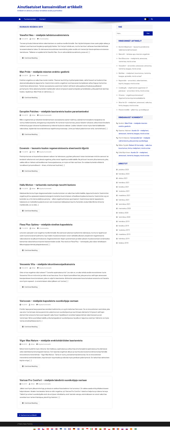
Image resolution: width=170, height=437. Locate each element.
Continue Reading (31, 58)
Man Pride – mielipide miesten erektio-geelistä (44, 71)
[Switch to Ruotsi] (135, 428)
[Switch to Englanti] (56, 428)
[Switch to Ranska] (69, 428)
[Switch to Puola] (109, 428)
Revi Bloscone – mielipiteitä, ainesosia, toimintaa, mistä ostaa (133, 60)
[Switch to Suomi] (65, 428)
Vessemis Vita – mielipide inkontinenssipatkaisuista (47, 264)
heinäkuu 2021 (124, 183)
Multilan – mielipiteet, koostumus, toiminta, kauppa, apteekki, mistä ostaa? (135, 74)
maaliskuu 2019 (124, 234)
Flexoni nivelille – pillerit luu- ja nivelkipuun (134, 110)
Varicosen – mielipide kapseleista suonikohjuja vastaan (49, 301)
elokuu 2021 (123, 178)
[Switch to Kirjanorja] (105, 428)
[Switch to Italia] (91, 428)
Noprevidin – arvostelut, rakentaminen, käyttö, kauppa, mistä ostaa (133, 82)
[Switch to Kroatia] (39, 428)
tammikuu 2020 (124, 217)
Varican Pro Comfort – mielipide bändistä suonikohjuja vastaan (53, 380)
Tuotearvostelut (30, 19)
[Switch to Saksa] (74, 428)
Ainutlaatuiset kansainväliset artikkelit (49, 7)
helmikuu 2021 (124, 200)
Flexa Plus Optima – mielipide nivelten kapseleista (46, 224)
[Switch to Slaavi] (122, 428)
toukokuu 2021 (124, 191)
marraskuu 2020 (125, 208)
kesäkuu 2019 (124, 226)
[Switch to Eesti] (61, 428)
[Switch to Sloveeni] (127, 428)
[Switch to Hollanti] (52, 428)
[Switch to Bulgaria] (34, 428)
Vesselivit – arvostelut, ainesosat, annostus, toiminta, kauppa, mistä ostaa (135, 67)
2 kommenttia (43, 39)
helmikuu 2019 (124, 239)
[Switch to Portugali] (113, 428)
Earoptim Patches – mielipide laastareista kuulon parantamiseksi (54, 111)
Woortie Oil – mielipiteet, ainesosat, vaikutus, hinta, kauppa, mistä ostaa (135, 104)
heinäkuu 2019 (124, 221)
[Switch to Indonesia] (87, 428)
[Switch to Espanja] (131, 428)
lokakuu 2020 (123, 213)
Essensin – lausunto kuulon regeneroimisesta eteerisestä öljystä (54, 148)
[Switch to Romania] (118, 428)
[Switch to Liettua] (100, 428)
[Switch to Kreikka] (78, 428)
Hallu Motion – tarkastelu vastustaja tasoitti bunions (48, 185)
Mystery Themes (38, 424)
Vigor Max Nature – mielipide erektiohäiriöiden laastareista (51, 340)
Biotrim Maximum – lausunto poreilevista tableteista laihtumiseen (134, 48)
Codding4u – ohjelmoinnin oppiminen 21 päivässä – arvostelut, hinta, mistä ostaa (134, 89)
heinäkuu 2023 (124, 174)
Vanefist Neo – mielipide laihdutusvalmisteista (44, 35)
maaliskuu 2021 (124, 195)
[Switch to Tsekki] (43, 428)
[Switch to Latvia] (96, 428)
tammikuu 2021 (124, 204)
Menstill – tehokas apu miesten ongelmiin (134, 54)
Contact (42, 19)
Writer (33, 39)
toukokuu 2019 (124, 230)
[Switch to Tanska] (47, 428)
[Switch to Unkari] (83, 428)
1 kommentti (43, 75)
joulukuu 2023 (124, 170)
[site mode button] (146, 19)
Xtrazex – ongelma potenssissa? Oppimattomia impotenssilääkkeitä (132, 96)
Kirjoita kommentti (45, 115)
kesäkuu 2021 (124, 187)
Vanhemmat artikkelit (29, 415)
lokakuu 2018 (123, 243)
